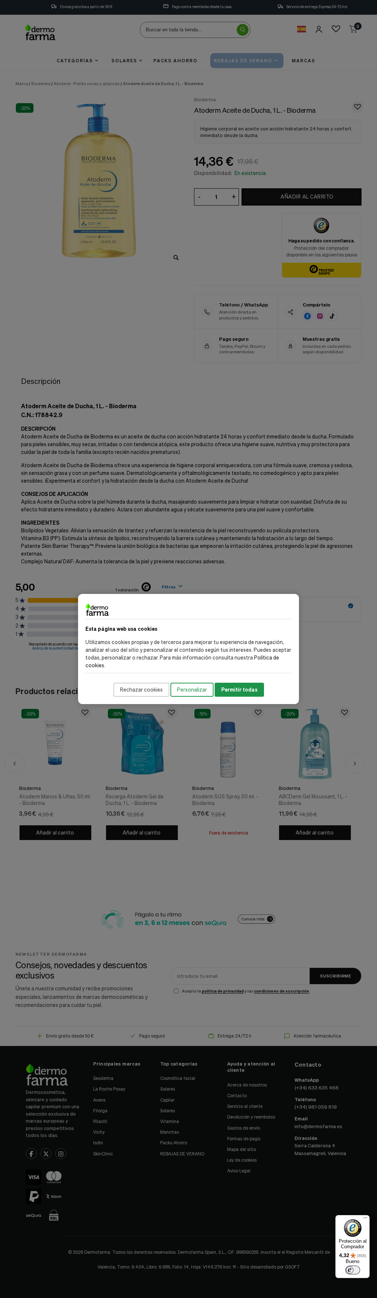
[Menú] (365, 1219)
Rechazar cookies (141, 689)
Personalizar (192, 689)
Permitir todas (239, 689)
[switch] (352, 1270)
